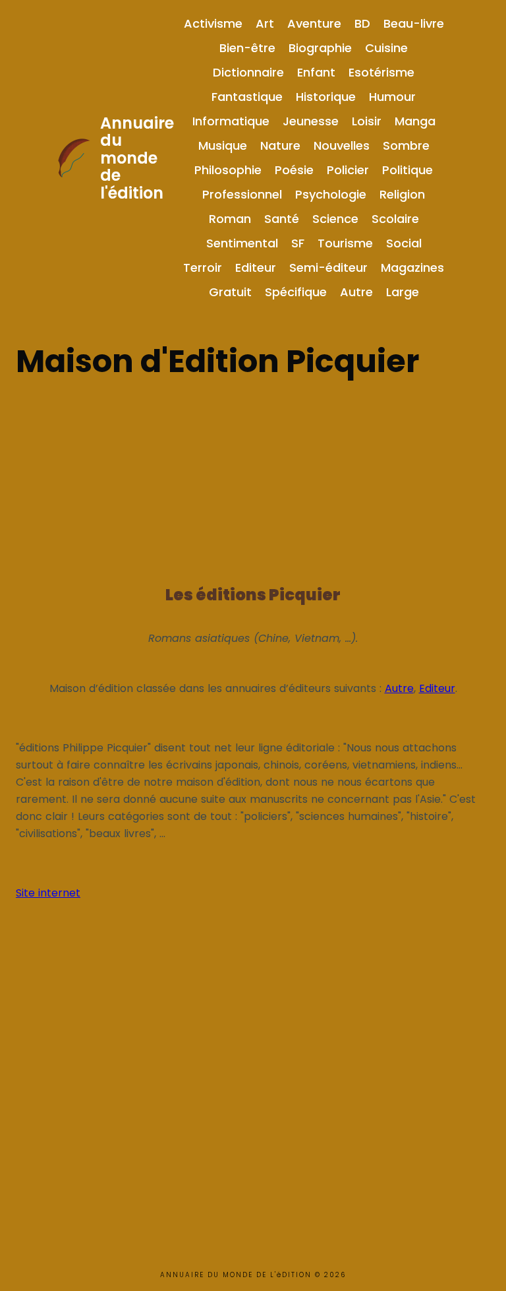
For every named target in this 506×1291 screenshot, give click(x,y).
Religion (402, 194)
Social (404, 243)
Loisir (366, 121)
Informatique (230, 121)
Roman (230, 218)
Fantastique (247, 96)
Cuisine (386, 48)
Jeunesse (311, 121)
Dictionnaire (248, 72)
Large (402, 292)
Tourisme (345, 243)
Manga (415, 121)
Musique (222, 145)
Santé (281, 218)
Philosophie (228, 170)
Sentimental (242, 243)
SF (297, 243)
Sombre (406, 145)
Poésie (294, 170)
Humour (392, 96)
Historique (326, 96)
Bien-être (247, 48)
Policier (348, 170)
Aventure (314, 23)
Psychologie (330, 194)
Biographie (320, 48)
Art (265, 23)
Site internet (48, 892)
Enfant (316, 72)
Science (335, 218)
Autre (356, 292)
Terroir (202, 267)
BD (362, 23)
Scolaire (395, 218)
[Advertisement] (253, 477)
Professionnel (242, 194)
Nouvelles (342, 145)
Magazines (412, 267)
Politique (407, 170)
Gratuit (230, 292)
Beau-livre (413, 23)
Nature (280, 145)
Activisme (213, 23)
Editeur (255, 267)
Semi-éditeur (328, 267)
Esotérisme (381, 72)
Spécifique (296, 292)
